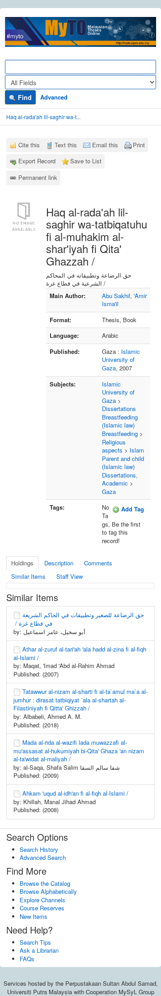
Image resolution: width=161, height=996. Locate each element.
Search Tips (35, 942)
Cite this (29, 145)
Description (58, 563)
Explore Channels (42, 900)
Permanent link (37, 177)
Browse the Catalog (45, 883)
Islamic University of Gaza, (121, 359)
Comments (98, 563)
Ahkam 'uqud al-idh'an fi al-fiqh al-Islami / (75, 793)
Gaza (109, 491)
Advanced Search (43, 857)
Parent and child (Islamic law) (123, 462)
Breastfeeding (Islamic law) (120, 421)
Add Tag (131, 509)
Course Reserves (42, 908)
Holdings (22, 563)
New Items (33, 916)
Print (139, 145)
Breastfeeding (120, 433)
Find (24, 97)
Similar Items (28, 576)
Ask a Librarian (39, 950)
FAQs (27, 958)
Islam (137, 450)
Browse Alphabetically (48, 891)
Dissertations (119, 408)
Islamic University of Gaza (118, 392)
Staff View (69, 576)
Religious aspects (114, 446)
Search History (39, 849)
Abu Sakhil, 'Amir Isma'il (124, 299)
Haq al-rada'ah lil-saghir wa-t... (43, 116)
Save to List (86, 161)
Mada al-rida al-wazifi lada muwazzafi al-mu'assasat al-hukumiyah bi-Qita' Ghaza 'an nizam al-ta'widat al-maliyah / (78, 750)
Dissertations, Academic (120, 479)
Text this (66, 145)
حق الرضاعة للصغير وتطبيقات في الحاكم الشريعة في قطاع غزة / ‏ (78, 618)
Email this (105, 145)
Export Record (36, 161)
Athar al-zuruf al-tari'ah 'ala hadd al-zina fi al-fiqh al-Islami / (79, 653)
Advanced (54, 97)
